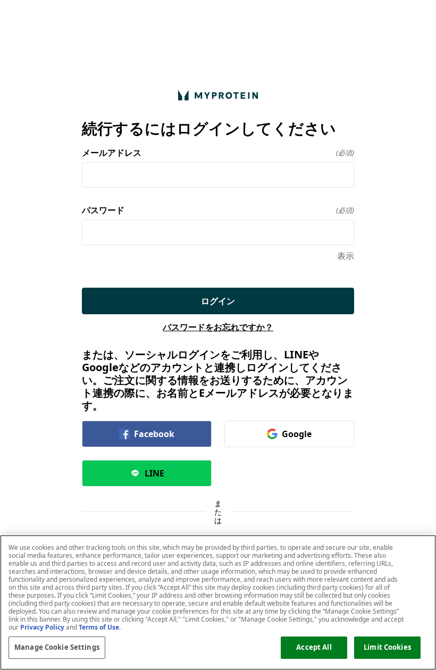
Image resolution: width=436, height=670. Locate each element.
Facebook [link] (154, 434)
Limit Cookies (387, 647)
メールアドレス (218, 152)
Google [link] (297, 434)
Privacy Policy (42, 627)
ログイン (218, 301)
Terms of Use (99, 627)
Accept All (313, 647)
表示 (345, 256)
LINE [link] (154, 473)
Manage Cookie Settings (56, 647)
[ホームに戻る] (218, 95)
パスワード (218, 210)
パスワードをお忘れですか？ (218, 327)
